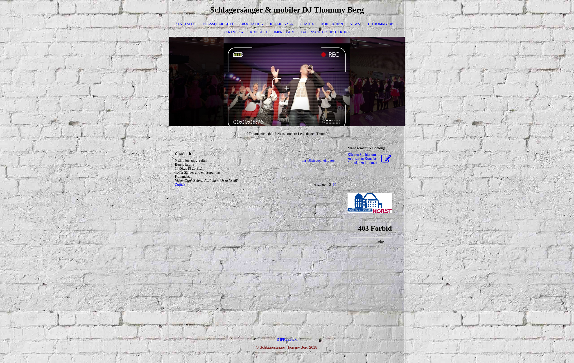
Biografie (250, 24)
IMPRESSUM (287, 339)
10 (334, 184)
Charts (307, 24)
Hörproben (332, 24)
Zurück (180, 184)
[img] (287, 81)
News (355, 24)
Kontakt (258, 32)
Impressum (284, 32)
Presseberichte (218, 24)
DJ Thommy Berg (382, 24)
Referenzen (282, 24)
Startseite (186, 24)
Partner (232, 32)
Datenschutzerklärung (325, 32)
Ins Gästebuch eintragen (319, 160)
